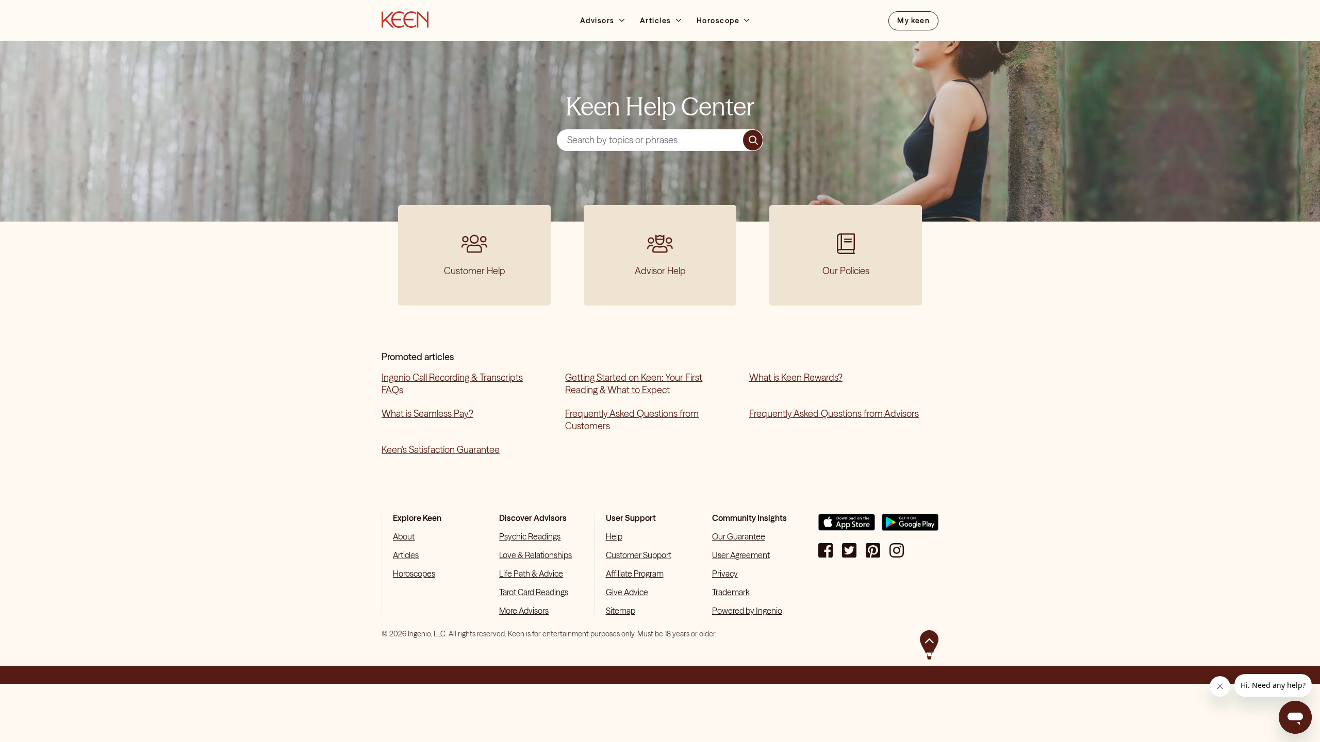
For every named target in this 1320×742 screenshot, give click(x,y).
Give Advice (627, 592)
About (404, 536)
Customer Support (638, 555)
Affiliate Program (635, 573)
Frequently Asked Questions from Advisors (834, 413)
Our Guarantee (738, 536)
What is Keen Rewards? (796, 377)
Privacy (725, 573)
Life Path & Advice (531, 573)
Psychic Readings (529, 536)
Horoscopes (414, 573)
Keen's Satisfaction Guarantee (441, 450)
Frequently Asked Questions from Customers (632, 420)
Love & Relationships (535, 555)
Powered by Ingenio (747, 610)
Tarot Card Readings (533, 592)
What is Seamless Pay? (427, 413)
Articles (406, 555)
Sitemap (620, 610)
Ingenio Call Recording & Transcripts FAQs (452, 384)
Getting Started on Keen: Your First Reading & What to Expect (633, 384)
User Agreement (741, 555)
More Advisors (524, 610)
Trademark (731, 592)
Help (614, 536)
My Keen (913, 20)
